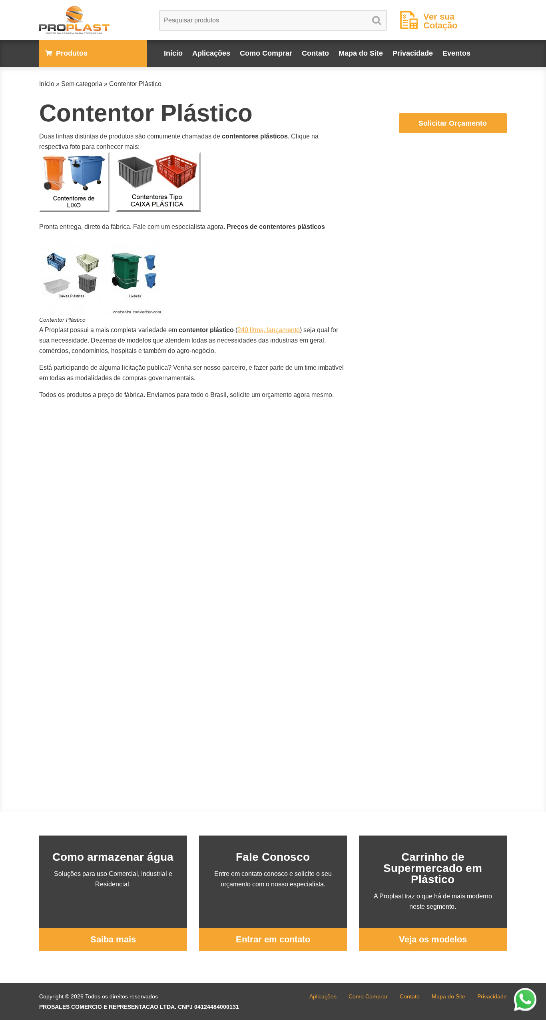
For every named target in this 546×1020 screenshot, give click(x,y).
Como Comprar (266, 53)
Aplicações (211, 53)
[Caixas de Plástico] (158, 209)
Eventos (456, 53)
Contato (315, 53)
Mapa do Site (361, 53)
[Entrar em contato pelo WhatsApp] (525, 999)
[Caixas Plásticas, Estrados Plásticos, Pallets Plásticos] (93, 20)
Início (173, 53)
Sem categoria (81, 83)
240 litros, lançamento (268, 330)
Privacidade (413, 53)
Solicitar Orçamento (452, 123)
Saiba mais (113, 939)
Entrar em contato (273, 939)
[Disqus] (193, 507)
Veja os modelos (433, 939)
